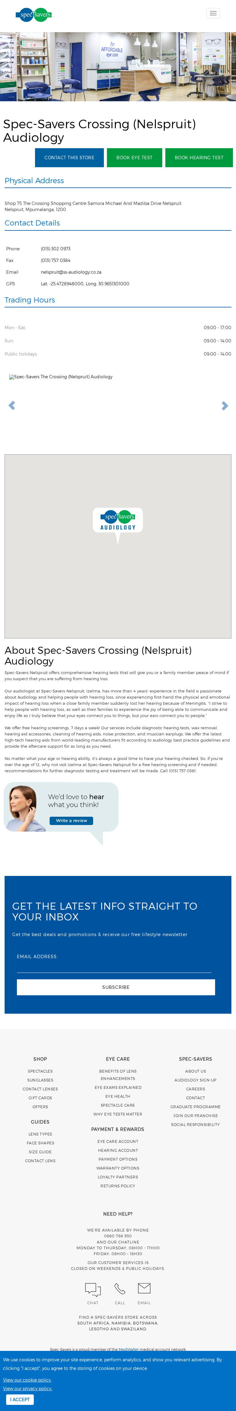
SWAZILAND (133, 1329)
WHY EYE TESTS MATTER (117, 1114)
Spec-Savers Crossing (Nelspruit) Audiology (99, 130)
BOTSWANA (145, 1323)
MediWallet (129, 1349)
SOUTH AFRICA (93, 1323)
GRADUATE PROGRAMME (196, 1107)
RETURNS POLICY (117, 1186)
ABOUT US (195, 1071)
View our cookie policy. (27, 1379)
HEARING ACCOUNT (118, 1150)
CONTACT (195, 1098)
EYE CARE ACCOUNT (117, 1141)
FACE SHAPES (40, 1143)
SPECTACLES (40, 1071)
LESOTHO (99, 1329)
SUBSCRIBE (116, 987)
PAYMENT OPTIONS (118, 1159)
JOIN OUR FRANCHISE (195, 1115)
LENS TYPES (40, 1134)
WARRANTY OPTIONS (117, 1168)
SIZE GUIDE (40, 1152)
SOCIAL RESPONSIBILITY (195, 1124)
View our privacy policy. (27, 1388)
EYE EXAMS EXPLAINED (118, 1087)
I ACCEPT (20, 1399)
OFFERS (40, 1107)
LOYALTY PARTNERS (118, 1177)
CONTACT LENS (40, 1160)
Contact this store (69, 157)
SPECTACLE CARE (118, 1105)
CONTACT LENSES (40, 1089)
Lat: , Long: (85, 283)
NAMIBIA (121, 1323)
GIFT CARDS (40, 1098)
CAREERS (195, 1089)
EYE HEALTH (118, 1096)
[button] (118, 526)
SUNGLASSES (40, 1080)
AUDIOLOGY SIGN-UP (196, 1080)
